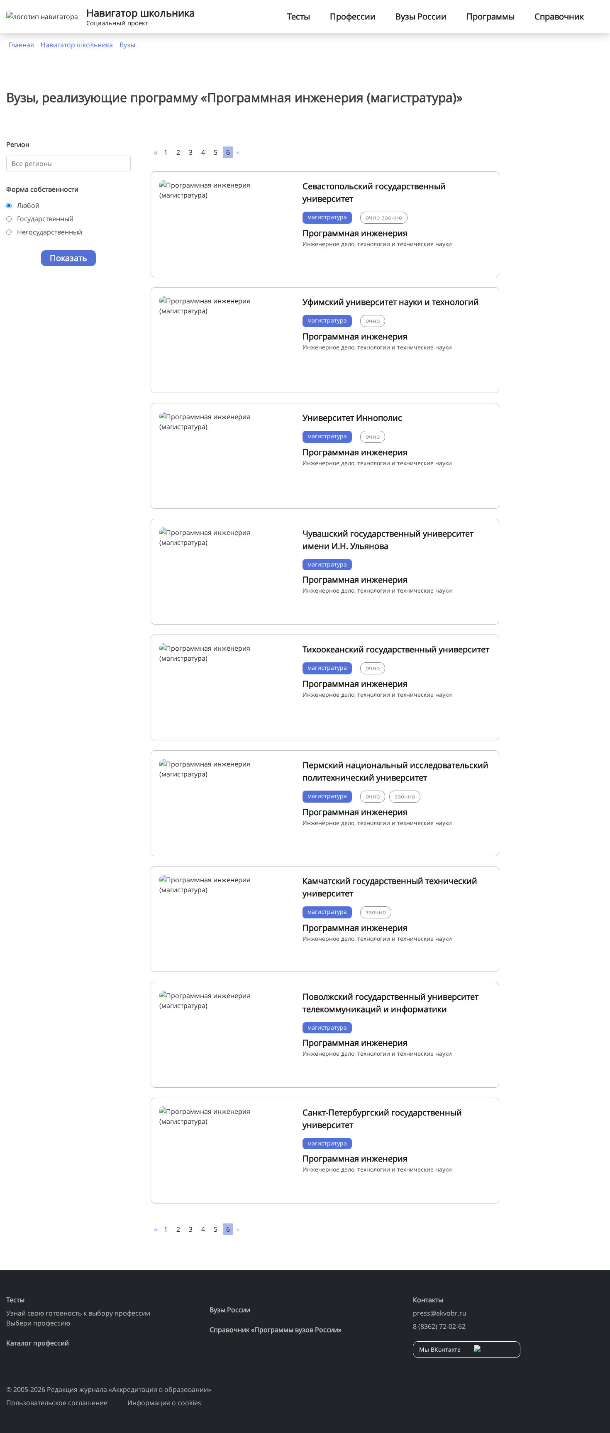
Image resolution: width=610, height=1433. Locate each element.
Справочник (559, 16)
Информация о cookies (164, 1402)
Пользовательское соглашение (56, 1402)
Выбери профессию (38, 1323)
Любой (28, 205)
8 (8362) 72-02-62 (439, 1326)
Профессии (353, 16)
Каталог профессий (37, 1343)
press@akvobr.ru (439, 1313)
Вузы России (421, 16)
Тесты (298, 16)
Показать (68, 258)
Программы (490, 16)
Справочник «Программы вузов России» (276, 1329)
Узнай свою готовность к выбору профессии (78, 1313)
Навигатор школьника (77, 44)
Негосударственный (49, 232)
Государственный (45, 218)
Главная (21, 44)
